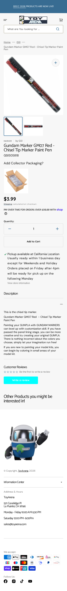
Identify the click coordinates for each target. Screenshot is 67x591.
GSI (18, 42)
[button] (5, 20)
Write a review (20, 380)
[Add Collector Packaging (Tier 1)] (12, 181)
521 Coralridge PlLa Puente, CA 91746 (14, 505)
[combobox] (33, 29)
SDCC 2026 (19, 6)
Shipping (8, 204)
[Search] (58, 29)
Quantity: (9, 221)
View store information (18, 283)
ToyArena (23, 470)
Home (7, 42)
